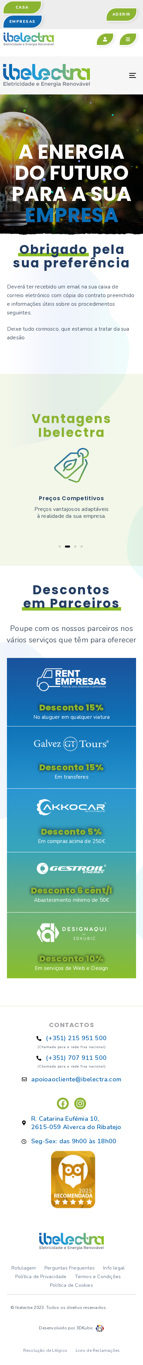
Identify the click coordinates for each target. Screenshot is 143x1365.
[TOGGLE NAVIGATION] (114, 75)
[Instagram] (80, 1103)
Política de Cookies (71, 1285)
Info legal (114, 1268)
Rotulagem (23, 1268)
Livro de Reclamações (98, 1350)
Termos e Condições (98, 1276)
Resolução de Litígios (45, 1350)
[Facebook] (63, 1103)
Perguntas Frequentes (69, 1268)
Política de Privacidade (41, 1276)
